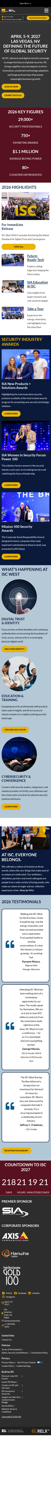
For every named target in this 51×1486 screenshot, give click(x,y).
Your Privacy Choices (26, 1362)
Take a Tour (35, 309)
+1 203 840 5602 (9, 1325)
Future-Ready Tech (35, 258)
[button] (38, 18)
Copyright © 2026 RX (11, 1416)
